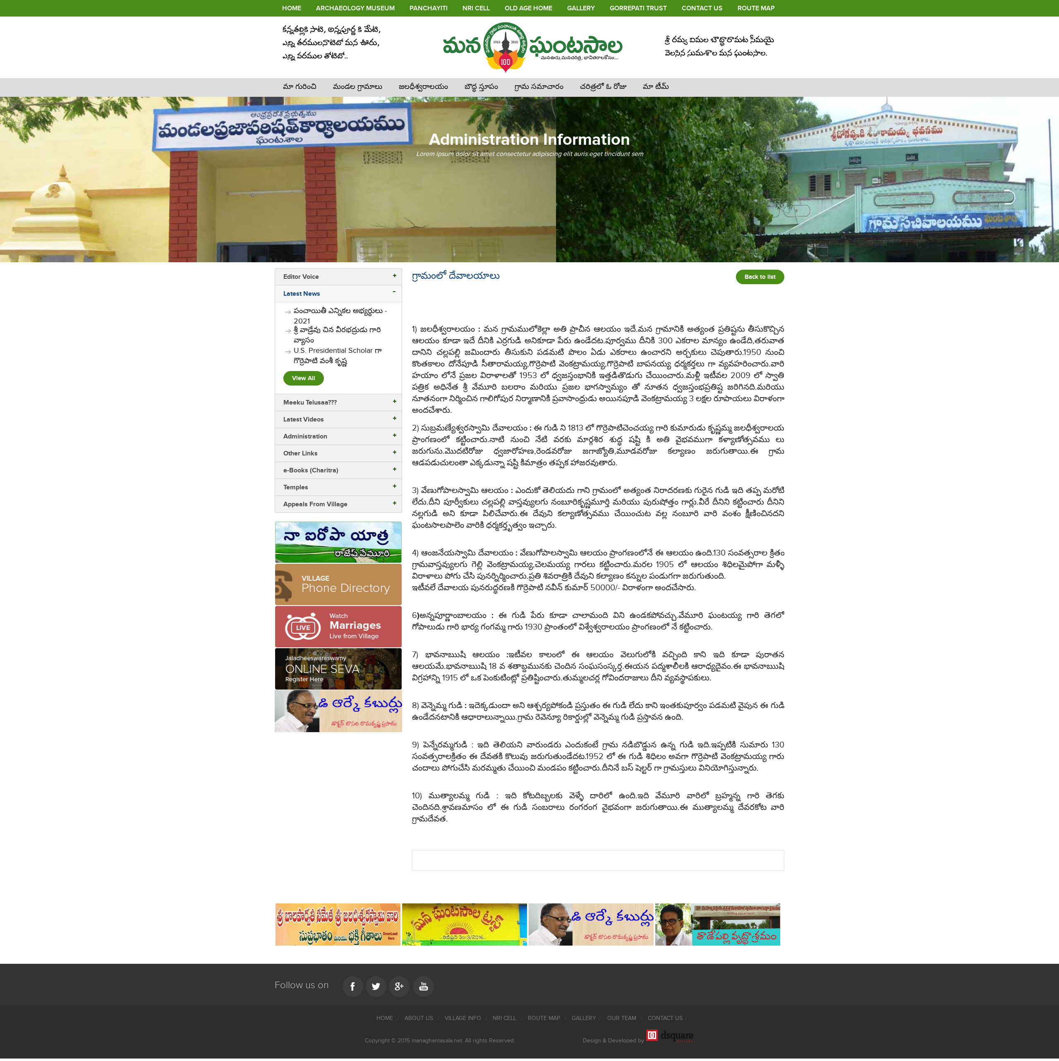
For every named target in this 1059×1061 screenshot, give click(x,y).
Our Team (622, 1018)
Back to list (760, 277)
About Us (420, 1018)
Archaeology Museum (355, 8)
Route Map (756, 8)
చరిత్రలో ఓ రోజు (603, 86)
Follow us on (302, 985)
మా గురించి (299, 86)
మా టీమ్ (656, 86)
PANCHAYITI (429, 8)
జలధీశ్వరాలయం (423, 86)
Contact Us (702, 8)
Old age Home (528, 8)
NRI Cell (476, 8)
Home (291, 8)
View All (303, 378)
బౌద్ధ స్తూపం (481, 86)
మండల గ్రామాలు (357, 86)
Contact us (665, 1018)
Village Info (464, 1018)
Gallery (581, 8)
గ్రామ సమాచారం (539, 86)
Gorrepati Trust (638, 8)
